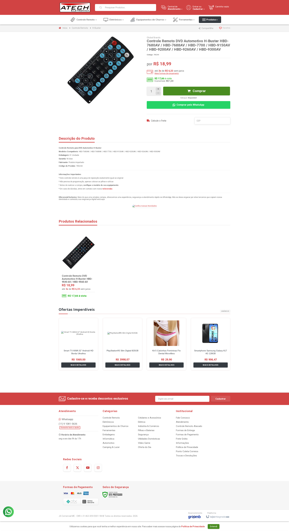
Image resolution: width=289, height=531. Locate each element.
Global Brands (153, 37)
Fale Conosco (183, 417)
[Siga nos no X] (77, 468)
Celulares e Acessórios (149, 417)
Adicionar (84, 287)
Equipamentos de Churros (115, 426)
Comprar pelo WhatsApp (190, 104)
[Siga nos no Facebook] (67, 468)
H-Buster (96, 28)
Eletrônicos (108, 422)
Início (65, 28)
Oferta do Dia (144, 447)
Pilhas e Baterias (146, 430)
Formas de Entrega (185, 430)
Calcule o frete (158, 120)
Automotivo (108, 443)
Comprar (199, 91)
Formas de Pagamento (187, 434)
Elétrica (141, 422)
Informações (182, 443)
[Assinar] (220, 399)
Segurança (143, 434)
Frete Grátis (182, 438)
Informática (108, 438)
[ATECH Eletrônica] (75, 7)
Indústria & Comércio (148, 426)
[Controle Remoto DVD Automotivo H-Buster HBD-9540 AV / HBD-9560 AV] (78, 266)
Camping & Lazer (111, 447)
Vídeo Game (144, 443)
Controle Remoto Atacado (189, 426)
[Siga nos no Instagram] (98, 468)
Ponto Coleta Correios (187, 451)
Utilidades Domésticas (149, 438)
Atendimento (182, 422)
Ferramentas (109, 430)
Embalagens (109, 434)
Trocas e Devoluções (186, 455)
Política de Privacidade (187, 447)
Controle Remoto (80, 28)
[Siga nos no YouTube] (88, 468)
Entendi (213, 526)
